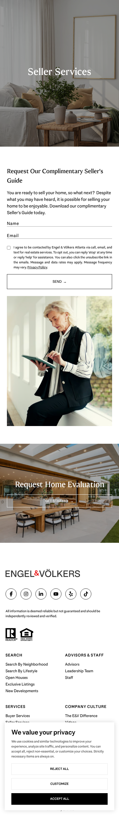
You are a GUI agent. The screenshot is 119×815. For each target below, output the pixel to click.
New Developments (22, 690)
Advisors (72, 664)
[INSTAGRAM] (26, 593)
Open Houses (17, 677)
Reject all (59, 769)
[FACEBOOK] (11, 593)
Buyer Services (18, 715)
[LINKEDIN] (40, 593)
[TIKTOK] (85, 593)
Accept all (59, 798)
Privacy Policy (37, 267)
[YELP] (70, 593)
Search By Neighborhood (27, 664)
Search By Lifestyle (21, 670)
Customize (59, 784)
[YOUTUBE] (55, 593)
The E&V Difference (81, 715)
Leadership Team (79, 670)
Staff (69, 677)
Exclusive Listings (20, 684)
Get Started (57, 501)
